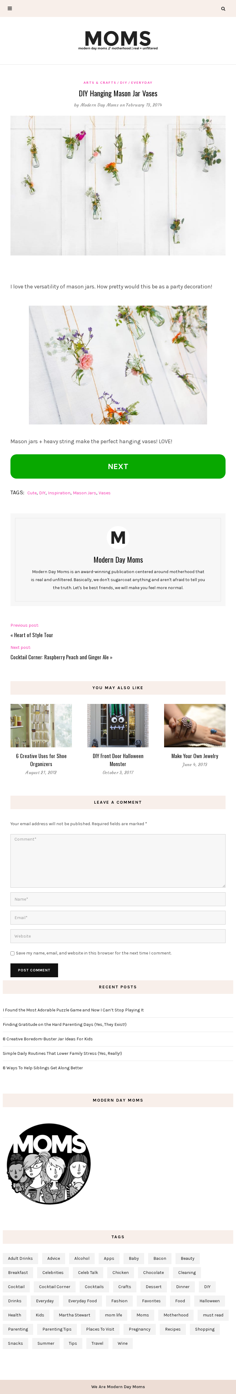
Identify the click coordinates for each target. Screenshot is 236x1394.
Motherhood (175, 1315)
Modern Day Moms (100, 105)
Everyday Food (82, 1301)
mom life (113, 1315)
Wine (123, 1343)
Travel (97, 1343)
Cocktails (94, 1286)
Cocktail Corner (54, 1286)
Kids (40, 1315)
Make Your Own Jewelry (194, 756)
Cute (32, 493)
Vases (105, 493)
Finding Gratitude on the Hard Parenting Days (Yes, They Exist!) (65, 1024)
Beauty (188, 1258)
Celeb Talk (88, 1272)
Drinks (15, 1301)
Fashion (119, 1301)
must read (213, 1315)
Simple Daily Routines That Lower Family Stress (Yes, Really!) (62, 1053)
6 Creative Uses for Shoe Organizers (41, 760)
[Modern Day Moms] (118, 39)
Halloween (209, 1301)
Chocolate (153, 1272)
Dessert (154, 1286)
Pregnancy (140, 1329)
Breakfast (18, 1272)
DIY (124, 82)
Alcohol (81, 1258)
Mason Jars (84, 493)
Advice (53, 1258)
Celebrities (53, 1272)
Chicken (120, 1272)
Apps (109, 1258)
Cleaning (187, 1272)
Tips (73, 1343)
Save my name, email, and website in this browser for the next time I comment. (93, 953)
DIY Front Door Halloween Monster (118, 760)
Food (180, 1301)
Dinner (183, 1286)
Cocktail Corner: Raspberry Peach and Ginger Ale (59, 657)
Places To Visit (100, 1329)
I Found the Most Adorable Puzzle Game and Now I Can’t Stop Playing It (73, 1010)
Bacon (159, 1258)
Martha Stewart (74, 1315)
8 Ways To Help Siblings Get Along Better (43, 1068)
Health (14, 1315)
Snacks (15, 1343)
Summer (45, 1343)
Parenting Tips (57, 1329)
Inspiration (59, 493)
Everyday (142, 82)
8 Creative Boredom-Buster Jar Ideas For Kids (48, 1039)
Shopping (204, 1329)
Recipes (173, 1329)
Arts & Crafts (100, 82)
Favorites (151, 1301)
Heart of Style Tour (33, 635)
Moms (142, 1315)
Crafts (124, 1286)
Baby (134, 1258)
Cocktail (16, 1286)
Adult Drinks (20, 1258)
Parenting (18, 1329)
